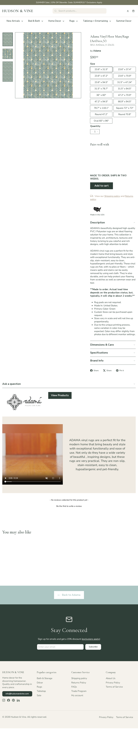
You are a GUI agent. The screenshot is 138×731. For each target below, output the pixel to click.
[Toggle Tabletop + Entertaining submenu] (110, 21)
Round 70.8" (124, 114)
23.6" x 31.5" (101, 69)
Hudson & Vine (17, 11)
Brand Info (97, 360)
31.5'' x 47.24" (124, 82)
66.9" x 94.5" (124, 101)
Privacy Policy (113, 682)
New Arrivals (13, 20)
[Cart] (133, 11)
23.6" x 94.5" (101, 82)
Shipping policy (79, 678)
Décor (40, 682)
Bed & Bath (34, 20)
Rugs (72, 20)
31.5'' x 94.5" (124, 88)
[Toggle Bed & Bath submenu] (42, 21)
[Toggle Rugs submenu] (77, 21)
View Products (60, 395)
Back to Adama (70, 595)
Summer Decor (123, 20)
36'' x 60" (101, 95)
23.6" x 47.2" (101, 75)
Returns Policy (78, 682)
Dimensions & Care (102, 345)
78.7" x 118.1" (101, 108)
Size (92, 63)
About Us (110, 678)
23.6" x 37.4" (124, 69)
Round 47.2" (101, 114)
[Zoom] (48, 65)
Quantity (95, 126)
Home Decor (54, 20)
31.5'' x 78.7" (101, 88)
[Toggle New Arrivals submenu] (22, 21)
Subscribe (93, 646)
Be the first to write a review (69, 506)
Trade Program (79, 691)
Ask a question (11, 384)
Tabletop (41, 691)
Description (97, 222)
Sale (39, 695)
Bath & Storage (44, 678)
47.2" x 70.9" (124, 95)
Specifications (99, 352)
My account (77, 695)
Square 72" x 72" (124, 108)
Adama (97, 50)
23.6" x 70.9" (124, 75)
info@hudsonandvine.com (17, 693)
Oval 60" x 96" (101, 120)
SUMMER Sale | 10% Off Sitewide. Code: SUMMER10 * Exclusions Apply (69, 2)
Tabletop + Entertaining (95, 20)
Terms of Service (114, 686)
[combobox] (79, 11)
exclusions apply (90, 639)
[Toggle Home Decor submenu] (63, 21)
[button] (69, 506)
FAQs (74, 686)
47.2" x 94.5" (101, 101)
